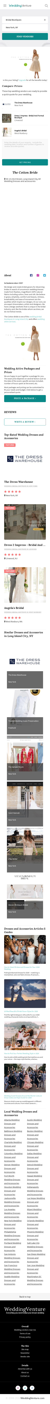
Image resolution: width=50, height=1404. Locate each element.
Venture (20, 5)
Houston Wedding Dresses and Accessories (12, 1191)
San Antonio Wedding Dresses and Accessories (12, 1258)
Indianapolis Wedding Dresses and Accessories (35, 1191)
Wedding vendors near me (25, 1330)
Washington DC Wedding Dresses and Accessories (35, 1280)
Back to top (25, 1296)
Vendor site (25, 1356)
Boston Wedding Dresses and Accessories (34, 1135)
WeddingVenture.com (32, 1398)
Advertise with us (25, 1369)
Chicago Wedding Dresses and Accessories (35, 1146)
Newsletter (25, 1353)
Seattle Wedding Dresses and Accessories (11, 1280)
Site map (25, 1349)
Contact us (25, 1376)
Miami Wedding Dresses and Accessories (34, 1213)
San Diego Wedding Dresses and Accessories (36, 1258)
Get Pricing (25, 162)
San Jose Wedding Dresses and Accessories (35, 1269)
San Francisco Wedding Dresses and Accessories (12, 1269)
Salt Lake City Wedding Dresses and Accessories (35, 1247)
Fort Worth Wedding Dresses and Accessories (12, 1180)
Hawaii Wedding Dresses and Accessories (34, 1180)
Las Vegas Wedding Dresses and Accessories (36, 1202)
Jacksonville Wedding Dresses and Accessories (12, 1202)
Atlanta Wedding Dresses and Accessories (12, 1124)
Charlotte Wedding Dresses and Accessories (13, 1146)
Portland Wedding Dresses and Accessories (12, 1247)
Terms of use (25, 1333)
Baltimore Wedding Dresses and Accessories (13, 1135)
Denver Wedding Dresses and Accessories (12, 1168)
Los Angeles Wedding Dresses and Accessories (12, 1213)
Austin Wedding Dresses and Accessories (34, 1124)
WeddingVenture (25, 1309)
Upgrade (22, 80)
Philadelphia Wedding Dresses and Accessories (12, 1236)
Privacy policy (25, 1337)
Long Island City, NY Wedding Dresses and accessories (22, 180)
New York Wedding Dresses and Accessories (13, 1224)
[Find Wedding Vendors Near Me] (46, 5)
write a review (24, 422)
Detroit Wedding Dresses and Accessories (34, 1168)
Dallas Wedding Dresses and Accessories (34, 1157)
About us (25, 1372)
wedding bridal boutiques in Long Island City (23, 317)
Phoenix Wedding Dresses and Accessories (35, 1236)
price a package (24, 398)
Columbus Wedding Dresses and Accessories (13, 1157)
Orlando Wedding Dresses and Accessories (35, 1224)
